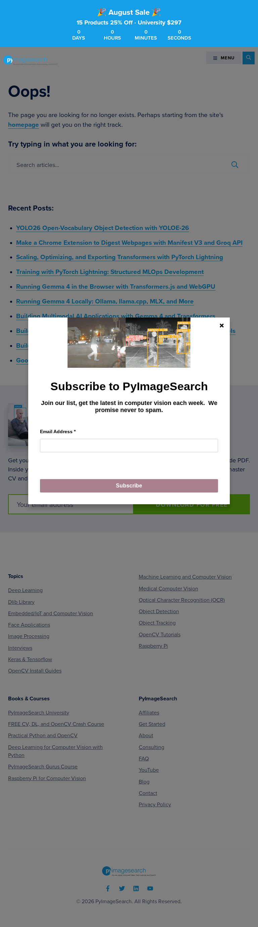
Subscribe (129, 485)
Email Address (58, 431)
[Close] (222, 325)
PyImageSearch (30, 60)
